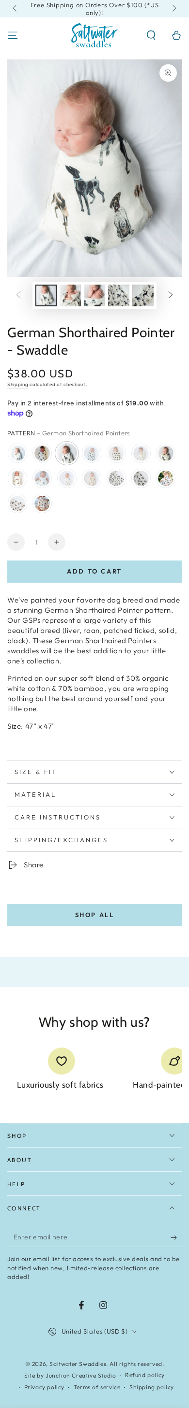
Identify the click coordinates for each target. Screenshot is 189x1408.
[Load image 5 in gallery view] (143, 295)
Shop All (94, 915)
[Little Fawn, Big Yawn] (42, 478)
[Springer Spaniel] (116, 478)
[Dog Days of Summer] (42, 503)
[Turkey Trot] (42, 453)
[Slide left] (15, 8)
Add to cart (94, 571)
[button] (151, 35)
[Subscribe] (176, 1237)
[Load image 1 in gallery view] (46, 295)
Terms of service (97, 1387)
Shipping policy (151, 1387)
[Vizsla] (91, 478)
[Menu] (12, 35)
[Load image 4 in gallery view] (118, 295)
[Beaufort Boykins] (166, 453)
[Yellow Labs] (141, 453)
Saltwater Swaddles (77, 1363)
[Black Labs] (91, 453)
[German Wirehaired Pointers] (166, 478)
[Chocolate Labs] (116, 453)
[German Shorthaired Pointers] (67, 453)
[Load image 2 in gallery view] (70, 295)
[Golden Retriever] (67, 478)
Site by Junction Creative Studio (70, 1375)
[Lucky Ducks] (141, 478)
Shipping (18, 384)
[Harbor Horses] (17, 503)
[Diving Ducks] (17, 453)
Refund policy (145, 1375)
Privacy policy (44, 1387)
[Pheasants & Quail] (17, 478)
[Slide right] (173, 8)
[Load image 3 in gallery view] (94, 295)
